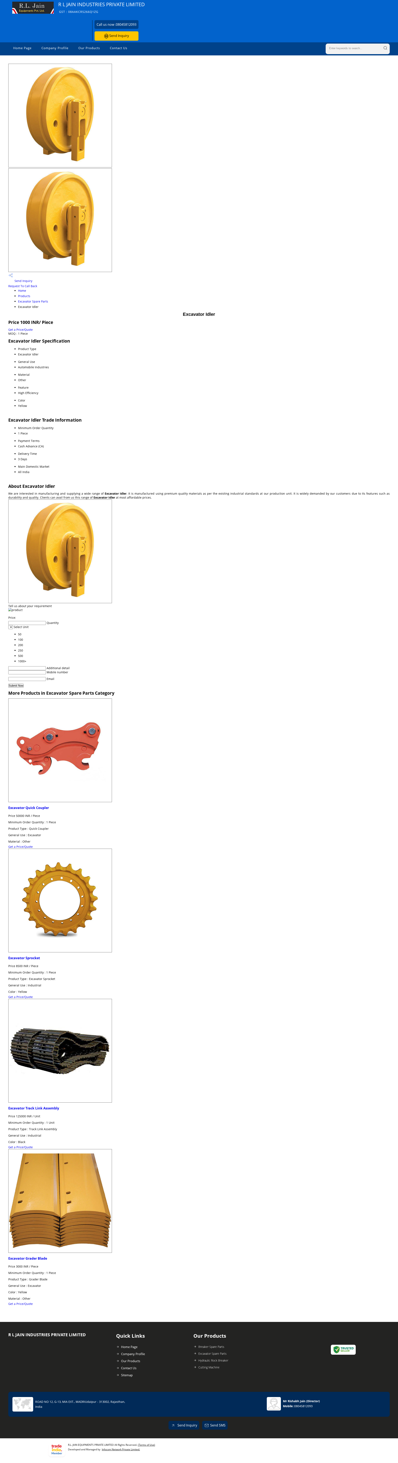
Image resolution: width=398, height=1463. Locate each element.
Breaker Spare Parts (211, 1347)
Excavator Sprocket (24, 958)
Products (24, 296)
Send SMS (218, 1425)
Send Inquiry (118, 35)
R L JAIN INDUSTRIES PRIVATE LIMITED (101, 7)
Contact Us (118, 48)
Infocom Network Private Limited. (121, 1449)
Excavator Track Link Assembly (33, 1108)
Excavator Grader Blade (27, 1258)
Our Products (89, 48)
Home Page (22, 48)
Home (22, 291)
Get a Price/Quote (20, 330)
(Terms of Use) (146, 1445)
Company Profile (54, 48)
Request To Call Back (22, 286)
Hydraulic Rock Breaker (213, 1360)
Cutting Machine (209, 1367)
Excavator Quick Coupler (28, 807)
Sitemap (127, 1375)
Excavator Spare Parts (33, 301)
